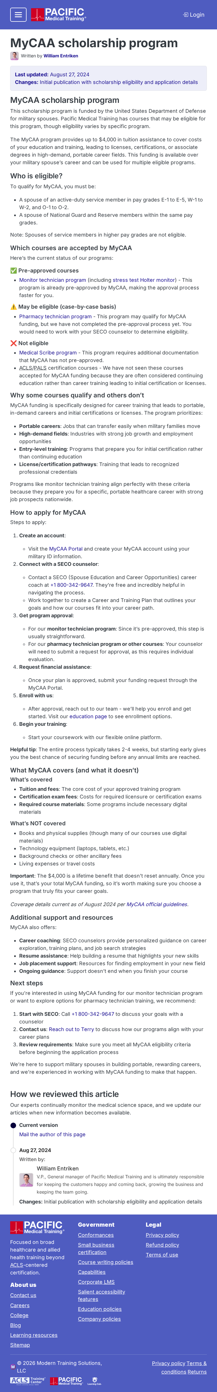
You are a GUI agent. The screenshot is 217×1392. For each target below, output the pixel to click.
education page (88, 716)
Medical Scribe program (48, 353)
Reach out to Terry (71, 1029)
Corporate (96, 1282)
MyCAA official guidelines (156, 904)
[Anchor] (186, 42)
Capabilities (92, 1272)
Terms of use (162, 1255)
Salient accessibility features (101, 1295)
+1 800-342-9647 (71, 585)
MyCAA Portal (66, 549)
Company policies (99, 1319)
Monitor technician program (52, 280)
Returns (197, 1372)
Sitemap (20, 1345)
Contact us (23, 1295)
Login (196, 14)
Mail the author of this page (52, 1134)
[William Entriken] (15, 56)
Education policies (100, 1309)
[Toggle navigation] (18, 15)
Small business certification (96, 1248)
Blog (15, 1325)
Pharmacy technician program (55, 316)
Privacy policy (162, 1235)
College (19, 1315)
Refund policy (162, 1245)
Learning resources (34, 1335)
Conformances (96, 1235)
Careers (20, 1305)
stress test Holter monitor (144, 280)
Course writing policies (105, 1262)
